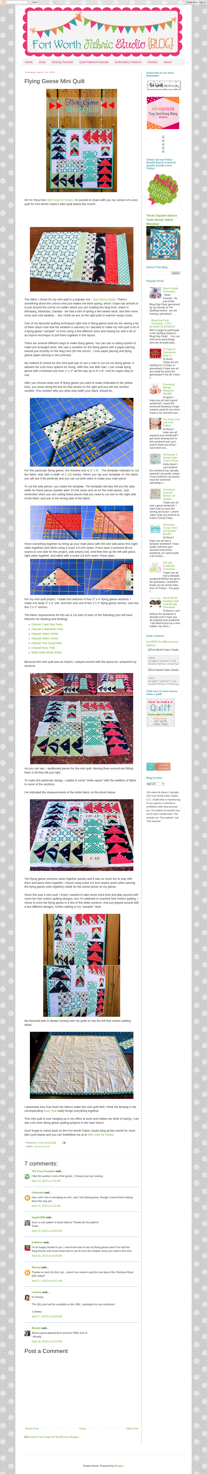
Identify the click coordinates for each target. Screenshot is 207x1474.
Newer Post (32, 1428)
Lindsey (37, 1292)
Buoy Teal (50, 1110)
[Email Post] (63, 1142)
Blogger (118, 1465)
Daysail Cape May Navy (47, 624)
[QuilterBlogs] (158, 769)
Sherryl (36, 1267)
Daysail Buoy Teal (43, 647)
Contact (152, 62)
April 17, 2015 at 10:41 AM (47, 1280)
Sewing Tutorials (62, 62)
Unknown (38, 1192)
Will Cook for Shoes (60, 200)
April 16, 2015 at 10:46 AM (47, 1255)
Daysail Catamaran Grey (47, 629)
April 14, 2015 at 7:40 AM (46, 1181)
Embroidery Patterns (128, 62)
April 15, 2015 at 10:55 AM (47, 1231)
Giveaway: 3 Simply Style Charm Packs (171, 457)
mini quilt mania (42, 1146)
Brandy (36, 1328)
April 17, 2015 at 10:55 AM (47, 1316)
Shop (42, 62)
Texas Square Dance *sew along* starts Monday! (161, 220)
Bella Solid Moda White (47, 652)
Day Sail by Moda (104, 299)
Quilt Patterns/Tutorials (94, 62)
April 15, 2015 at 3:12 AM (46, 1206)
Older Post (132, 1428)
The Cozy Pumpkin (43, 1171)
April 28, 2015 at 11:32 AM (47, 1341)
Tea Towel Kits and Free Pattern (171, 422)
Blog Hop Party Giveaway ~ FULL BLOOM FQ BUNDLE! (162, 323)
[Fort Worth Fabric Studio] (163, 137)
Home (29, 62)
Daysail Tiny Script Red (47, 643)
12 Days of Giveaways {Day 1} (169, 352)
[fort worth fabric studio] (163, 140)
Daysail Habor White (45, 633)
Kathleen (37, 1242)
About (167, 62)
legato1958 (38, 1217)
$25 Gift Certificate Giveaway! (169, 565)
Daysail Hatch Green (45, 638)
